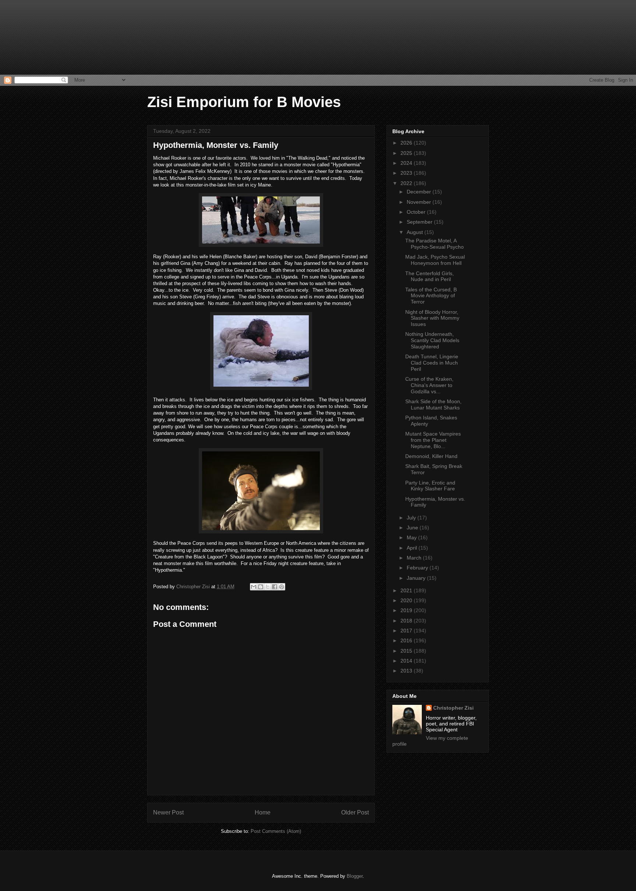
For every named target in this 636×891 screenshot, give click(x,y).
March (415, 558)
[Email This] (253, 586)
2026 (407, 143)
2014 (407, 661)
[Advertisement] (37, 37)
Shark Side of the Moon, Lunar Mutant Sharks (433, 404)
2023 (407, 173)
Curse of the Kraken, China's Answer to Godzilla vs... (429, 385)
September (420, 222)
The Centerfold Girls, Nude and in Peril (429, 276)
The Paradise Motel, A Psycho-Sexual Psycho (434, 244)
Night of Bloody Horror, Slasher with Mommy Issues (432, 318)
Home (263, 812)
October (417, 212)
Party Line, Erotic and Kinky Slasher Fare (430, 486)
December (419, 192)
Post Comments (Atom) (276, 831)
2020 (407, 600)
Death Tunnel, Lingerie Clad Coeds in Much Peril (431, 363)
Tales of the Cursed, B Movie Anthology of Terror (431, 296)
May (412, 537)
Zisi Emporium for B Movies (244, 102)
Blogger (355, 876)
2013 (407, 671)
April (412, 548)
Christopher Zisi (453, 708)
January (417, 578)
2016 (407, 640)
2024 (407, 163)
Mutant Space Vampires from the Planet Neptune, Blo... (433, 440)
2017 (407, 630)
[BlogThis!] (260, 586)
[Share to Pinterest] (281, 586)
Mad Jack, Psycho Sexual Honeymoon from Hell (435, 260)
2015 (407, 651)
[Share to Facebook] (274, 586)
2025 (407, 153)
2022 (407, 183)
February (418, 568)
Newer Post (168, 812)
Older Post (355, 812)
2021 (407, 590)
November (419, 202)
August (415, 232)
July (412, 518)
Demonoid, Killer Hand (431, 456)
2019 (407, 610)
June (413, 527)
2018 (407, 621)
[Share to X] (267, 586)
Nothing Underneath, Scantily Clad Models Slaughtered (432, 340)
